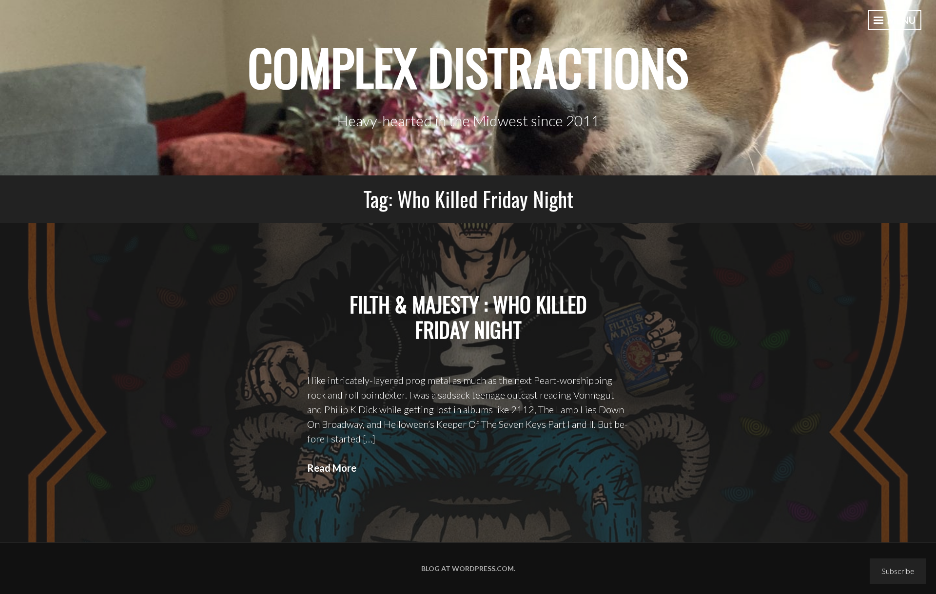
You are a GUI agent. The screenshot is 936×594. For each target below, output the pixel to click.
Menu (900, 20)
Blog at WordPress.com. (468, 568)
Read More (331, 468)
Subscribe (898, 570)
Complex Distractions (468, 67)
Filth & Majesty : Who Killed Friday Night (468, 317)
